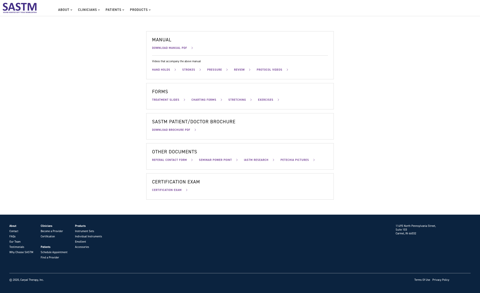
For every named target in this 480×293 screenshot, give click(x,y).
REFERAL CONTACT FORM (169, 160)
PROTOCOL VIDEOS (269, 70)
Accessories (82, 247)
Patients (114, 10)
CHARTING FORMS (203, 100)
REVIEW (239, 70)
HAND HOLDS (161, 70)
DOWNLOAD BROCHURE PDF (171, 130)
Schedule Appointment (54, 252)
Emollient (80, 242)
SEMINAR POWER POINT (215, 160)
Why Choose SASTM (21, 252)
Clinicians (88, 10)
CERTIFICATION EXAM (167, 190)
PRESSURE (214, 70)
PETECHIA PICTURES (294, 160)
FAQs (12, 236)
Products (139, 10)
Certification (48, 236)
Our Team (15, 242)
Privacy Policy (440, 280)
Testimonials (16, 247)
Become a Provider (52, 231)
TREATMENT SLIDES (165, 100)
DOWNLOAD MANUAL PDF (169, 48)
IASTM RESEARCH (256, 160)
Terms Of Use (422, 280)
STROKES (188, 70)
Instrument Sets (84, 231)
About (64, 10)
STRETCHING (237, 100)
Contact (13, 231)
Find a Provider (50, 257)
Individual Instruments (88, 236)
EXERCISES (265, 100)
